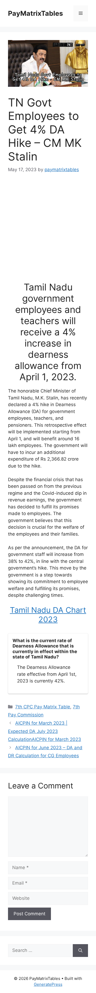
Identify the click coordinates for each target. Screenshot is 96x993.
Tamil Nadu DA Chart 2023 (48, 614)
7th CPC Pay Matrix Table (42, 706)
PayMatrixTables (35, 13)
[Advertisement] (48, 231)
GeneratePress (48, 984)
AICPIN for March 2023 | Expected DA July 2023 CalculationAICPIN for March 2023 (44, 731)
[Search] (80, 950)
